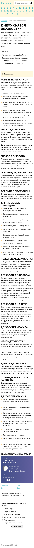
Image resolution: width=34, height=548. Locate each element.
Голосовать (17, 526)
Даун (2, 488)
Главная (4, 21)
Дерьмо (19, 488)
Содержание (9, 74)
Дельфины (4, 486)
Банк (18, 486)
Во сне (6, 3)
